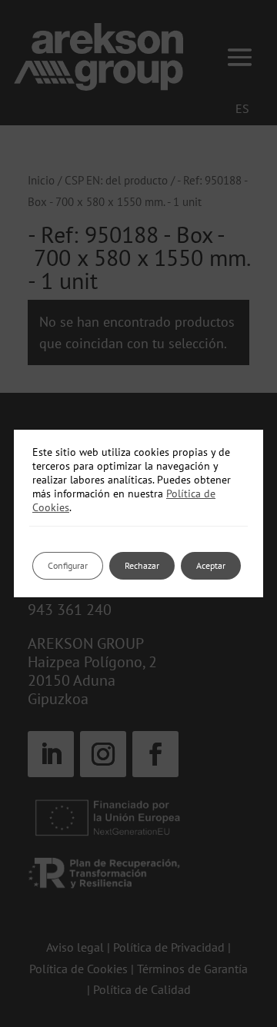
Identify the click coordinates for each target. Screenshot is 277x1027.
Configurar (68, 565)
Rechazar (142, 565)
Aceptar (210, 565)
